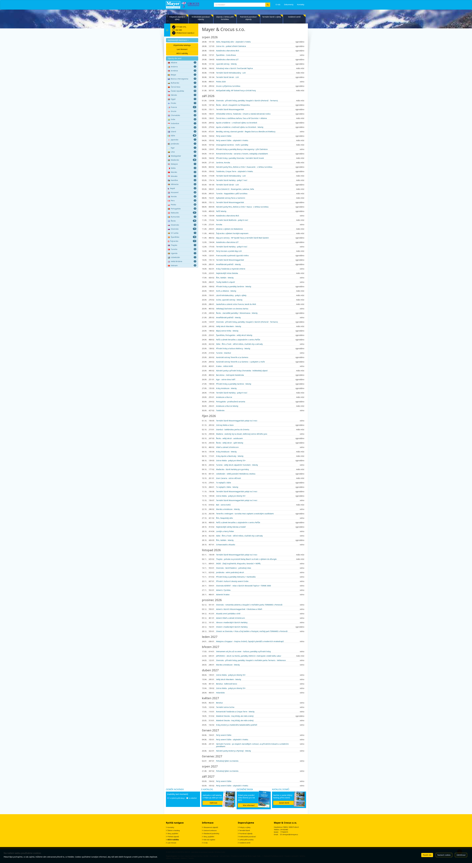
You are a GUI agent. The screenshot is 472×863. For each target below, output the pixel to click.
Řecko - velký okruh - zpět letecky (229, 443)
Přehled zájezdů (173, 836)
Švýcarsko (182, 241)
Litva (183, 152)
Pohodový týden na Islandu (227, 761)
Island (183, 131)
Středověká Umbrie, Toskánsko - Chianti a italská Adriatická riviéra (243, 114)
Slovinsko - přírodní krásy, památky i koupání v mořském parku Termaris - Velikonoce (251, 660)
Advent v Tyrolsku (223, 590)
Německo (183, 184)
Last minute (171, 843)
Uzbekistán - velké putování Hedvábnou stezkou (235, 474)
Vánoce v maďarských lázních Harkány (231, 622)
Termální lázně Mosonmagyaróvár (230, 109)
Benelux (219, 703)
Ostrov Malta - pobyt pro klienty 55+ (231, 460)
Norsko (183, 196)
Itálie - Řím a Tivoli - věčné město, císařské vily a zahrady (239, 344)
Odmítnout (461, 855)
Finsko (183, 103)
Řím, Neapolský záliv (224, 518)
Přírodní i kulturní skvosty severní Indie (232, 581)
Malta (183, 168)
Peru (183, 200)
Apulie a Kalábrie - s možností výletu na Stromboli (236, 122)
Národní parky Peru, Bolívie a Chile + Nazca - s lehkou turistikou (242, 207)
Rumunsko (183, 217)
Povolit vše (427, 855)
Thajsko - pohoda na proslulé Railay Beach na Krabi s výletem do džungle (246, 559)
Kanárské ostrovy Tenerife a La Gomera (232, 357)
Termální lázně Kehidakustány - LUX (231, 73)
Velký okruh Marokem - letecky (228, 326)
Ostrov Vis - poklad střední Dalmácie (231, 46)
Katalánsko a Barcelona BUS (227, 50)
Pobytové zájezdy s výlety (177, 18)
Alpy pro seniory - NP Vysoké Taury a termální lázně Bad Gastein (242, 238)
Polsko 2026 (221, 81)
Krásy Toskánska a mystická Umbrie (230, 269)
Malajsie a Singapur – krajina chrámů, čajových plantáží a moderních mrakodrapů (250, 641)
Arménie (183, 70)
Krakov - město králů (224, 366)
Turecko (183, 249)
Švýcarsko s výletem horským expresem (232, 233)
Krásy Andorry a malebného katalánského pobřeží (236, 725)
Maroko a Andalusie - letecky (228, 509)
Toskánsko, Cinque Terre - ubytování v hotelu (234, 171)
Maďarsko (183, 160)
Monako (183, 176)
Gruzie (183, 111)
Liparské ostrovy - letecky (226, 64)
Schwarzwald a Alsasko (225, 544)
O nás (205, 843)
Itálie (183, 135)
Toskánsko (220, 410)
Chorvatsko (183, 115)
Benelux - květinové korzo (226, 684)
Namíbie (183, 180)
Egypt (183, 99)
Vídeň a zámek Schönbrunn (227, 447)
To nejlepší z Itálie (223, 482)
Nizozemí (183, 192)
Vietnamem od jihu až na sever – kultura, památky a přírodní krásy (243, 651)
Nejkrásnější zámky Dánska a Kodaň (231, 527)
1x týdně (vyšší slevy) (177, 798)
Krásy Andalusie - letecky (226, 388)
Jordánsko (183, 144)
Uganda (183, 253)
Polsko (183, 204)
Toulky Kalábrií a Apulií (225, 282)
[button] (182, 40)
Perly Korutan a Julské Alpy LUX (229, 251)
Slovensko (183, 225)
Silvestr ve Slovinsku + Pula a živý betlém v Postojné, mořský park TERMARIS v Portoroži (252, 631)
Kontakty (170, 827)
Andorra (183, 66)
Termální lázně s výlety (271, 17)
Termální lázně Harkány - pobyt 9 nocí (231, 246)
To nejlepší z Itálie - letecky (227, 487)
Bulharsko (183, 83)
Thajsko (183, 245)
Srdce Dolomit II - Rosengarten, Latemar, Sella (235, 189)
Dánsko (183, 95)
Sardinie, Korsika (223, 162)
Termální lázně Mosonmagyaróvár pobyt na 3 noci (236, 420)
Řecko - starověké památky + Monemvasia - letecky (237, 313)
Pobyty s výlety (245, 827)
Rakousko (183, 213)
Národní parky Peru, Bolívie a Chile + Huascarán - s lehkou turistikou (244, 167)
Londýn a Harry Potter (225, 531)
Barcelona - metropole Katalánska (230, 375)
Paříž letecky (221, 211)
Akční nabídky (182, 53)
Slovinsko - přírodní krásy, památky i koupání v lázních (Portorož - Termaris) (247, 100)
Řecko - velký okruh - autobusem (229, 438)
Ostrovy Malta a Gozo (225, 425)
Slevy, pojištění (172, 833)
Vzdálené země (294, 17)
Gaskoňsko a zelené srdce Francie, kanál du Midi (236, 304)
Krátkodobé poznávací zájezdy (201, 18)
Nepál (182, 188)
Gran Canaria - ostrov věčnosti (228, 478)
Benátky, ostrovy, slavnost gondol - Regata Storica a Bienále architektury (245, 131)
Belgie (183, 75)
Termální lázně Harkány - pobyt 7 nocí (231, 180)
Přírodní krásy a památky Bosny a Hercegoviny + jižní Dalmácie (242, 149)
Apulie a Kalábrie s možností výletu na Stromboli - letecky (239, 127)
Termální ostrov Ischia (225, 707)
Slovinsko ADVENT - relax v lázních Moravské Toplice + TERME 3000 (243, 585)
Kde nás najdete (209, 840)
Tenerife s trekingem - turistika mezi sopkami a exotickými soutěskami (245, 513)
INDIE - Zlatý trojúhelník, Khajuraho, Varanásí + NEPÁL (238, 563)
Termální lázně (244, 830)
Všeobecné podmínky (211, 833)
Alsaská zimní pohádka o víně (228, 613)
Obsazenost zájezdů (210, 827)
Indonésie (183, 123)
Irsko (183, 127)
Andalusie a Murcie (224, 397)
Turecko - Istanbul (223, 353)
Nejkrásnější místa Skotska (227, 273)
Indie (183, 119)
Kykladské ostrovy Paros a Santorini (230, 198)
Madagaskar (183, 156)
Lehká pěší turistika (246, 840)
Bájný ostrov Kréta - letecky (227, 331)
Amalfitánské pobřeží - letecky (228, 264)
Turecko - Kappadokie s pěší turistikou (231, 193)
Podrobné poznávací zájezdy (248, 18)
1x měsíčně (192, 798)
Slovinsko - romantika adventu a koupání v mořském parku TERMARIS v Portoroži (249, 605)
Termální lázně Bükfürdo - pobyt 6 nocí (232, 220)
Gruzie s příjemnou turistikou (228, 86)
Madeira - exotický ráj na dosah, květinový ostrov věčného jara (241, 434)
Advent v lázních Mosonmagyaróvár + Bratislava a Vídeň (239, 609)
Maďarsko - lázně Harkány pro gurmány (232, 469)
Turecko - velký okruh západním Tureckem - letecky (237, 465)
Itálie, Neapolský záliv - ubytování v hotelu (233, 42)
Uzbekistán (183, 257)
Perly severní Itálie (223, 136)
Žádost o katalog (173, 830)
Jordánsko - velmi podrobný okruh (230, 572)
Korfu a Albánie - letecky (226, 291)
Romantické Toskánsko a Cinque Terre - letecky (235, 711)
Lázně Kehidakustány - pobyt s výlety (231, 295)
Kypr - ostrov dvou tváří (225, 379)
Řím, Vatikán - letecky (225, 277)
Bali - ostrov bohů (223, 505)
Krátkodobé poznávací (247, 836)
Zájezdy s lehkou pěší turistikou (225, 18)
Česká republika (183, 91)
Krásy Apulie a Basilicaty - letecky (229, 456)
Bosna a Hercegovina (183, 79)
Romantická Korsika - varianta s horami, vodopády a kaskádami (242, 153)
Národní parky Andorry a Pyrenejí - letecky (233, 751)
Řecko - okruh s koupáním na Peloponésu (233, 105)
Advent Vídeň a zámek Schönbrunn (230, 618)
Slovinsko (183, 229)
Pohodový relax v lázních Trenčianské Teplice (234, 68)
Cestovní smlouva (209, 830)
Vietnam (183, 265)
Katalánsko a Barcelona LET (227, 59)
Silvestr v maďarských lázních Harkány (232, 627)
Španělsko (183, 237)
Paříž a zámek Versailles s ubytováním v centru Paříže (238, 339)
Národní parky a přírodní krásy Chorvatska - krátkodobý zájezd (241, 370)
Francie (183, 107)
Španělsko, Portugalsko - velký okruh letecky (234, 335)
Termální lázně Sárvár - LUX (227, 77)
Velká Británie (183, 261)
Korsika (219, 224)
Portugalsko (183, 208)
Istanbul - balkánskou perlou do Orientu (232, 429)
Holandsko (220, 692)
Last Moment (182, 49)
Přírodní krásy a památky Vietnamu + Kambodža (236, 577)
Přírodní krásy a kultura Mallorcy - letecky (233, 348)
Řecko (183, 221)
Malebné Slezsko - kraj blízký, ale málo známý (234, 716)
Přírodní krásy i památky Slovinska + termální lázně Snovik (240, 158)
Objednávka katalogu (182, 45)
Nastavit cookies (444, 855)
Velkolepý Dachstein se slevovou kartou (232, 308)
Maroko (183, 172)
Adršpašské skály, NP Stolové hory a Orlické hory (236, 90)
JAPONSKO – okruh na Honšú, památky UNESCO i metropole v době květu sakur (248, 656)
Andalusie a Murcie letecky (227, 406)
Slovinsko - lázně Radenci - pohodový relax (233, 568)
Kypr (183, 148)
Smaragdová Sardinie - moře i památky (232, 145)
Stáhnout (213, 803)
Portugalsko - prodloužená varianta (230, 401)
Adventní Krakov (222, 594)
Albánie (183, 62)
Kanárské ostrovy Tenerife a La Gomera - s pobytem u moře (240, 362)
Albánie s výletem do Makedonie (229, 229)
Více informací (249, 805)
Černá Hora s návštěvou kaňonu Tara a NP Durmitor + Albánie (241, 118)
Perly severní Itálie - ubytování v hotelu (232, 140)
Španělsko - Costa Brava (226, 55)
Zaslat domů (284, 803)
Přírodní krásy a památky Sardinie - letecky (233, 286)
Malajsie (183, 164)
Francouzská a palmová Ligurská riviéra (232, 255)
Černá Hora (183, 87)
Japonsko (183, 139)
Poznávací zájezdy (245, 833)
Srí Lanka (183, 233)
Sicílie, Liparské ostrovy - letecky (229, 300)
